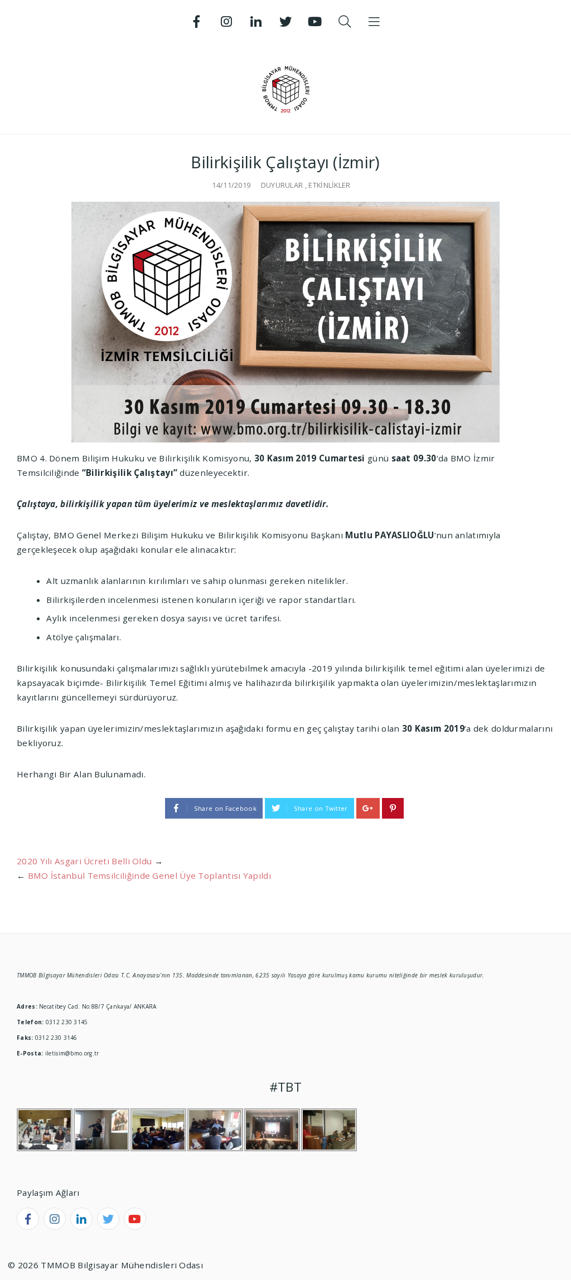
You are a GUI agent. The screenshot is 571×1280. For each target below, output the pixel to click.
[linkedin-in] (81, 1219)
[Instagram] (226, 22)
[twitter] (108, 1219)
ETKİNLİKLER (329, 185)
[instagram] (54, 1219)
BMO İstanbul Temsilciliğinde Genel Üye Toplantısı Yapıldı (149, 875)
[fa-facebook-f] (28, 1219)
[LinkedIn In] (256, 22)
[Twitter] (285, 22)
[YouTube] (315, 22)
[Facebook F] (197, 22)
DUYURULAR (282, 185)
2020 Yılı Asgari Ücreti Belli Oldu (84, 861)
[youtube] (135, 1219)
